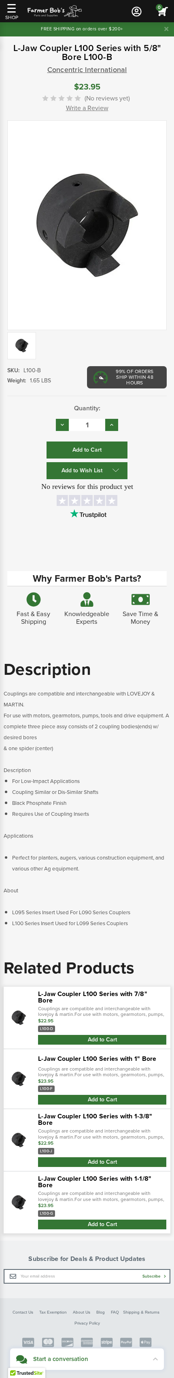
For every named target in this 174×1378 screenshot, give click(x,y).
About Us (81, 1312)
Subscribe (152, 1276)
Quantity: (87, 408)
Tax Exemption (53, 1312)
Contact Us (23, 1312)
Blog (100, 1312)
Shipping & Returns (141, 1312)
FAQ (115, 1312)
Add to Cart (102, 1039)
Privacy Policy (87, 1323)
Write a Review (87, 108)
